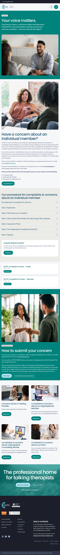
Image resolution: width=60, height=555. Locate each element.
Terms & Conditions (54, 541)
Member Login (21, 532)
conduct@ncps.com (10, 163)
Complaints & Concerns (21, 525)
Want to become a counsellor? (30, 490)
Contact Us (20, 529)
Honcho (56, 543)
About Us (20, 519)
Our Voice (4, 527)
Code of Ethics (21, 522)
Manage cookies (37, 541)
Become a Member (6, 524)
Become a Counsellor (7, 522)
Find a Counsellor (6, 519)
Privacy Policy (46, 541)
